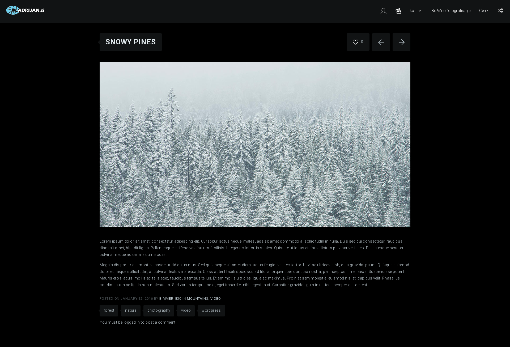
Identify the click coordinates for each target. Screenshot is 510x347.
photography (158, 310)
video (186, 310)
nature (130, 310)
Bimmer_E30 (170, 299)
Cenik (483, 11)
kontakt (416, 11)
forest (109, 310)
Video (215, 299)
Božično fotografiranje (451, 11)
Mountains (197, 299)
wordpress (211, 310)
